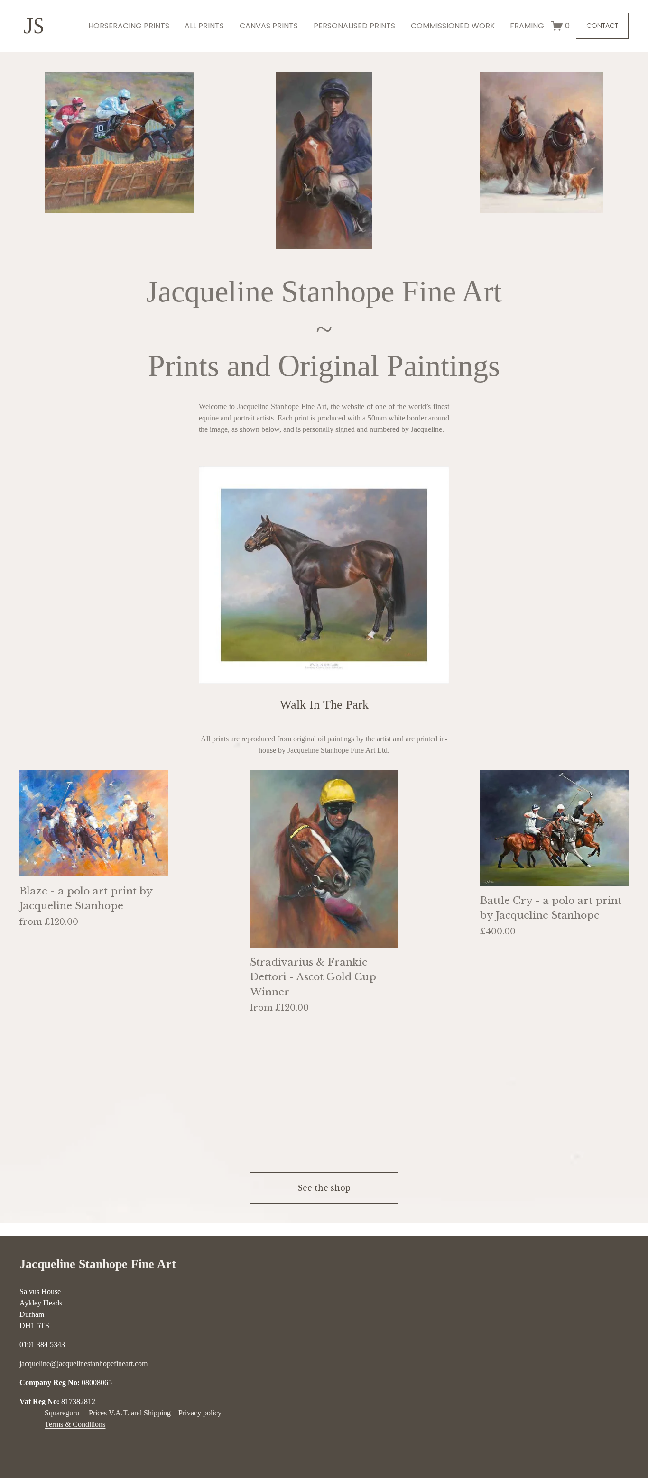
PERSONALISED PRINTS (354, 25)
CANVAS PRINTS (269, 25)
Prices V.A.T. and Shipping (130, 1413)
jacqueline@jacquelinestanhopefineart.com (83, 1363)
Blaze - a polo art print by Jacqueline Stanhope (85, 898)
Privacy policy (200, 1413)
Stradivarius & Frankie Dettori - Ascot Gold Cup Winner (313, 977)
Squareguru (62, 1413)
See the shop (324, 1188)
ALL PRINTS (204, 25)
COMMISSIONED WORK (453, 25)
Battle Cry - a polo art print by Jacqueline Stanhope (550, 907)
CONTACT (602, 25)
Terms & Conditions (75, 1424)
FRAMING (527, 25)
